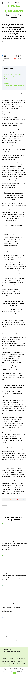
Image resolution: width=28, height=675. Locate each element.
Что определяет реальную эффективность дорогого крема (13, 637)
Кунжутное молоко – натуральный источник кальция (12, 81)
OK (14, 673)
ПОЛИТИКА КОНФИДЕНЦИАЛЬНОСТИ (12, 650)
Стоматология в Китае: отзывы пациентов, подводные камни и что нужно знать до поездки (14, 543)
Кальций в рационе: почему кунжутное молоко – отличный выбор (13, 74)
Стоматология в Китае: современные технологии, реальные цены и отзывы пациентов (15, 605)
